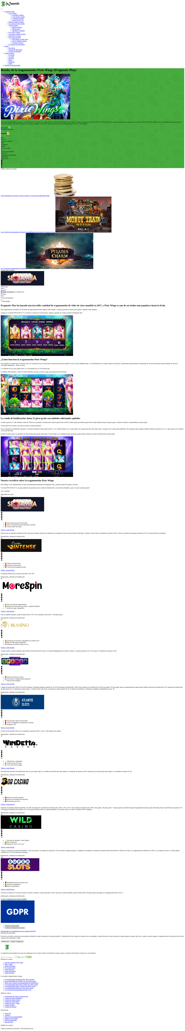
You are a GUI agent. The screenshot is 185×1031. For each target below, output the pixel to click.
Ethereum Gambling (18, 30)
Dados (10, 63)
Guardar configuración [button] (17, 941)
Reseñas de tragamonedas (12, 65)
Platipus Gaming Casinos (16, 22)
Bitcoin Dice (16, 29)
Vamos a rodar (5, 530)
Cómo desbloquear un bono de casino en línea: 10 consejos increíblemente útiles (25, 195)
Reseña (12, 530)
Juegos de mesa (9, 53)
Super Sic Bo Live (18, 20)
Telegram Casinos (17, 43)
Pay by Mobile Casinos (19, 41)
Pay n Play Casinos (14, 32)
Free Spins (11, 48)
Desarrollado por (18, 931)
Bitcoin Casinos (17, 27)
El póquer (11, 55)
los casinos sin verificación (16, 44)
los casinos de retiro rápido (16, 24)
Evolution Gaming (18, 15)
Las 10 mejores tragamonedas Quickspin (13, 268)
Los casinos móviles (14, 37)
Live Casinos (12, 13)
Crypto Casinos (13, 25)
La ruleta (11, 56)
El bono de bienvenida (15, 50)
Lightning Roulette (18, 18)
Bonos (7, 46)
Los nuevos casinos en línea (16, 34)
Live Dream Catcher (18, 17)
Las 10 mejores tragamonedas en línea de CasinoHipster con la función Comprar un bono (28, 232)
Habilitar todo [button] (5, 941)
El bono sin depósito (14, 51)
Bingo (10, 60)
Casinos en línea (10, 11)
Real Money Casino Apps (20, 39)
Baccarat (11, 58)
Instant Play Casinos (14, 36)
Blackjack (11, 62)
